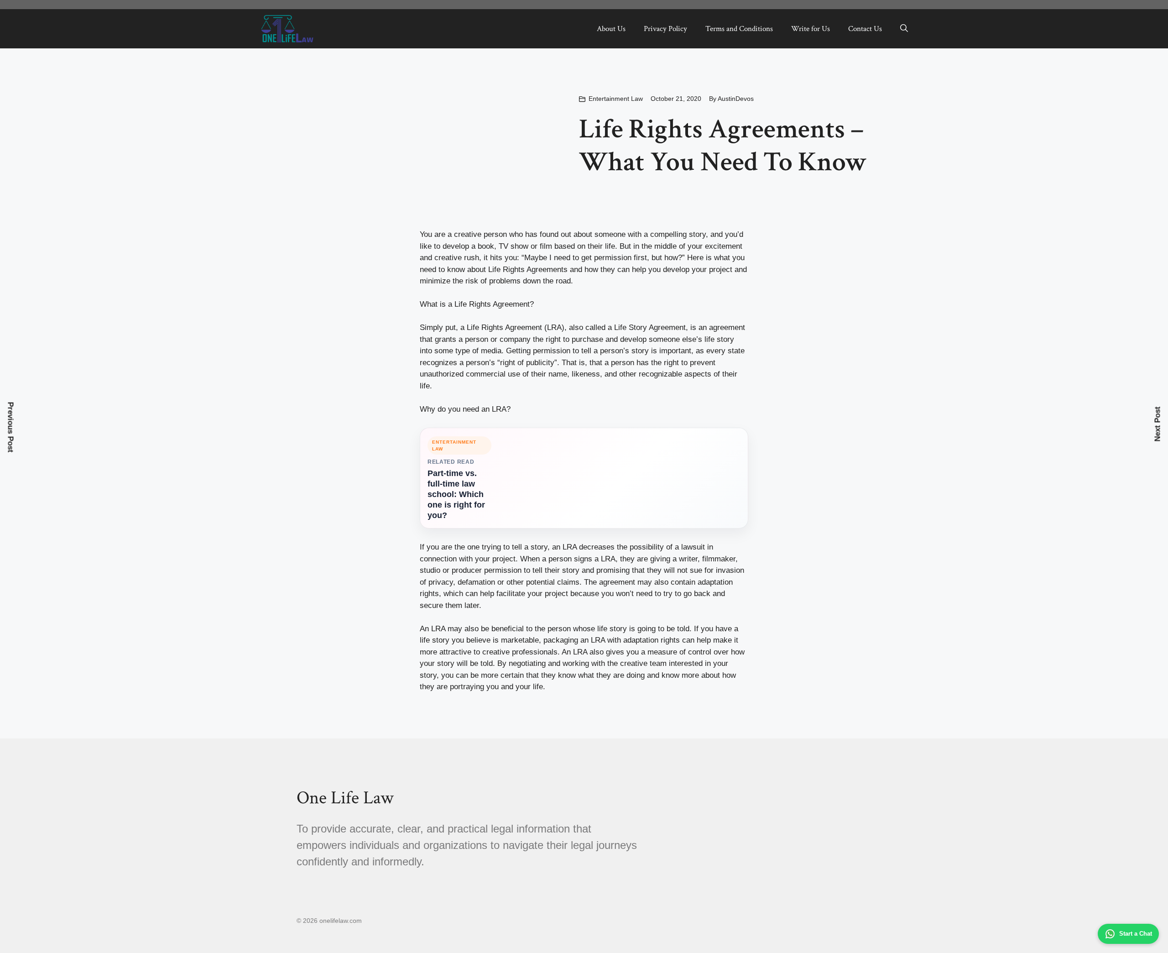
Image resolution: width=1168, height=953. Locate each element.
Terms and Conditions (739, 29)
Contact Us (865, 29)
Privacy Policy (665, 29)
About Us (611, 29)
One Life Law (345, 798)
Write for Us (810, 29)
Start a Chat (1135, 933)
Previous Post (10, 427)
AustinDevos (736, 98)
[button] (904, 28)
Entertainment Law (616, 98)
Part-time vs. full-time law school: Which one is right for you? (456, 494)
